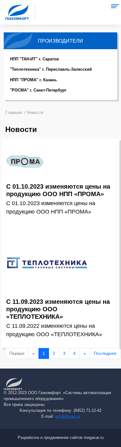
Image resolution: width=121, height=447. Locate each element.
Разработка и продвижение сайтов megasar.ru (61, 437)
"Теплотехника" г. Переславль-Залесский (51, 69)
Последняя (105, 353)
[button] (114, 6)
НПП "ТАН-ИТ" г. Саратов (34, 59)
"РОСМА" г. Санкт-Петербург (38, 90)
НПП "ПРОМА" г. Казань (33, 80)
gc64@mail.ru (67, 416)
